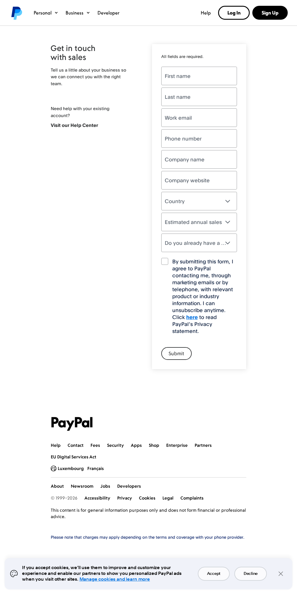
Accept (213, 574)
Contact (76, 445)
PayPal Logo (72, 423)
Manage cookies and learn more (114, 579)
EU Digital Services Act (73, 456)
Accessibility (97, 497)
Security (115, 445)
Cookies (147, 497)
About (57, 486)
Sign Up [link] (270, 13)
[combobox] (199, 201)
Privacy (124, 497)
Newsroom (82, 486)
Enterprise (177, 445)
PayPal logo (16, 13)
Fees (95, 445)
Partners (203, 445)
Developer (108, 13)
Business (75, 13)
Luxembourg (71, 468)
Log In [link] (234, 13)
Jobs (105, 486)
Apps (136, 445)
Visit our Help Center (74, 125)
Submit (176, 353)
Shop (154, 445)
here (192, 317)
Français (95, 468)
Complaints (192, 497)
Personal (43, 13)
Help (206, 13)
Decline (251, 574)
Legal (167, 497)
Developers (129, 486)
